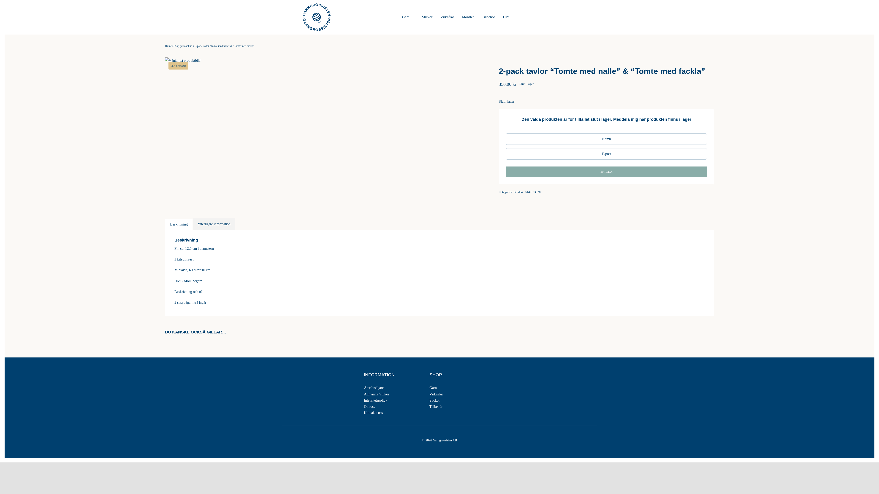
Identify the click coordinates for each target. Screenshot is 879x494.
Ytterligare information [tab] (214, 224)
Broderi (518, 192)
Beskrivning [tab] (179, 224)
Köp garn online (183, 46)
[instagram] (295, 372)
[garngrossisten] (317, 5)
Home (168, 46)
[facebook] (285, 372)
